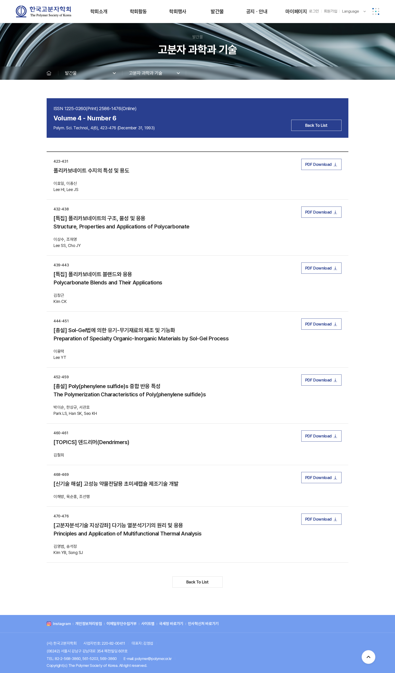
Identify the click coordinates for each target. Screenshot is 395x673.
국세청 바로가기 (171, 624)
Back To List (316, 125)
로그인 (314, 11)
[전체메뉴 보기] (375, 11)
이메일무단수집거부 (121, 624)
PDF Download (318, 164)
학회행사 (177, 11)
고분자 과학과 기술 (145, 73)
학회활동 (138, 11)
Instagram (62, 624)
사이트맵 (148, 624)
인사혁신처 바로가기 (203, 624)
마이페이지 (296, 11)
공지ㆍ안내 (256, 11)
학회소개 (98, 11)
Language (350, 11)
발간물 (217, 11)
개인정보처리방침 (88, 624)
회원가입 (330, 11)
